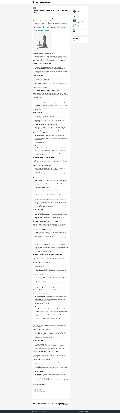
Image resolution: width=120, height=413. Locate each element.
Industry (74, 40)
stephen (40, 389)
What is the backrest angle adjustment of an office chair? (81, 25)
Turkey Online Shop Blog (43, 2)
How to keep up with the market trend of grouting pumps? (81, 21)
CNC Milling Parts (36, 353)
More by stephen (42, 391)
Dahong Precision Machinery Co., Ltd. (44, 53)
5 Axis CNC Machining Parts (44, 30)
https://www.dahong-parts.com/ (42, 87)
